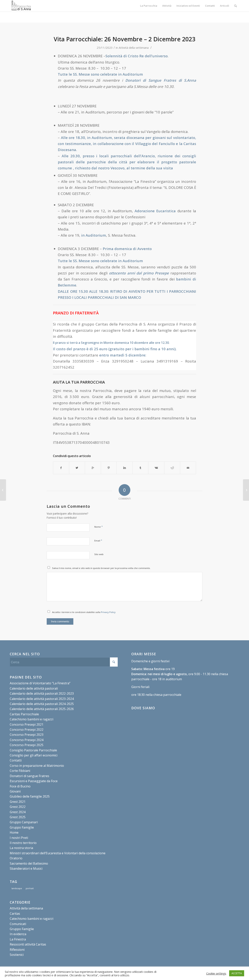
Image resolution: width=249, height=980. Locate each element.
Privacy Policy (108, 612)
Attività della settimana (134, 48)
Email (98, 540)
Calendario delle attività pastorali (34, 688)
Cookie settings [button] (216, 973)
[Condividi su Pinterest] (109, 468)
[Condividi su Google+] (93, 468)
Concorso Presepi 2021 (26, 724)
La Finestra (18, 939)
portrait (30, 888)
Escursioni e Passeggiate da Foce (34, 781)
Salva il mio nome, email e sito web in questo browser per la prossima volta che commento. (101, 568)
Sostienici (17, 955)
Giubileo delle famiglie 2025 (30, 796)
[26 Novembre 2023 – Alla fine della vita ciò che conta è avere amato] (3, 490)
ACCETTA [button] (236, 973)
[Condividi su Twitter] (77, 468)
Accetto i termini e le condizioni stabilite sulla (84, 612)
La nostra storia (21, 848)
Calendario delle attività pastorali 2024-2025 (42, 704)
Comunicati (18, 924)
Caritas (15, 913)
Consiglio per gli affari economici (33, 755)
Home (14, 832)
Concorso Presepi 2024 (26, 740)
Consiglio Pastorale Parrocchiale (33, 750)
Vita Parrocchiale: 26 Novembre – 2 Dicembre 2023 (124, 39)
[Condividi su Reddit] (172, 468)
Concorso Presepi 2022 (26, 729)
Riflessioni (17, 949)
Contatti (16, 760)
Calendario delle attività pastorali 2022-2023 (42, 693)
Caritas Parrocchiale (24, 714)
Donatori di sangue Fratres (29, 776)
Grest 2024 (17, 812)
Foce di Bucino (20, 786)
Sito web (98, 554)
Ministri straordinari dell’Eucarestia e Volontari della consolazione (57, 853)
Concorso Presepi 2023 (26, 734)
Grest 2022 (17, 807)
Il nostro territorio (23, 843)
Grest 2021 (17, 802)
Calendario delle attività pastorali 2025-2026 (42, 709)
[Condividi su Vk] (156, 468)
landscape (16, 888)
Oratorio (16, 858)
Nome (98, 526)
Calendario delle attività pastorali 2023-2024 (42, 699)
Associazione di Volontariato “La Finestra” (40, 683)
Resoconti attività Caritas (28, 944)
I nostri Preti (19, 838)
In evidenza (18, 934)
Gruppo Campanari (24, 822)
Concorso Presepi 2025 (26, 745)
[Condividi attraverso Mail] (188, 468)
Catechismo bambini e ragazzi (31, 719)
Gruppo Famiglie (22, 827)
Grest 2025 (17, 817)
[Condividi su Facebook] (61, 468)
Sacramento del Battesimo (29, 863)
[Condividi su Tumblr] (140, 468)
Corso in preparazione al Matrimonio (37, 765)
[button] (124, 345)
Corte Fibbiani (20, 771)
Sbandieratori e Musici (26, 868)
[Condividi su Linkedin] (124, 468)
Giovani (15, 791)
